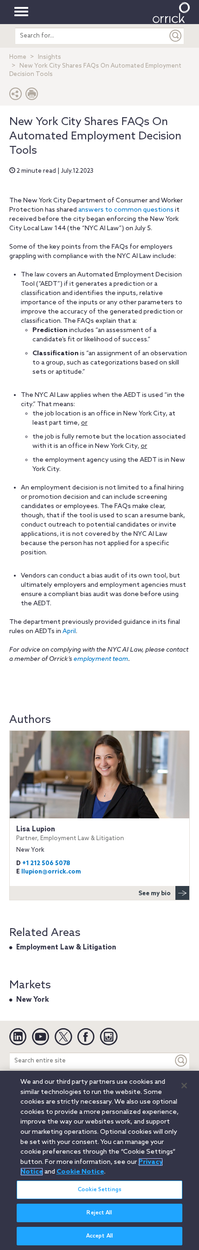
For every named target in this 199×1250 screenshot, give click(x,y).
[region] (99, 1160)
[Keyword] (181, 1060)
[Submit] (176, 35)
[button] (15, 96)
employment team (101, 659)
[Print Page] (31, 96)
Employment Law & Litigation (66, 947)
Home (17, 57)
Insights (49, 57)
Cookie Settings (99, 1190)
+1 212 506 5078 (46, 863)
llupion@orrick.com (51, 871)
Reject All (99, 1213)
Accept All (99, 1236)
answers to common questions (126, 210)
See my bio (154, 893)
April (69, 631)
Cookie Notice (80, 1172)
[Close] (184, 1085)
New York (32, 1000)
